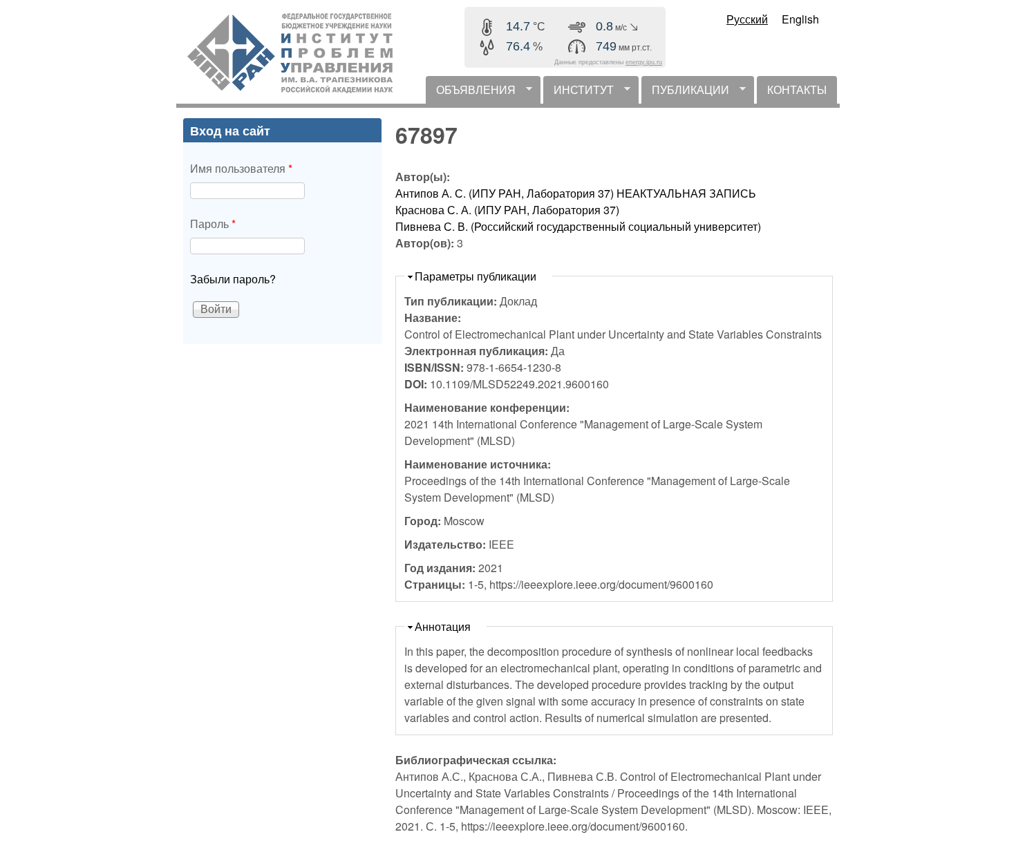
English (800, 19)
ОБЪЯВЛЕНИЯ (471, 93)
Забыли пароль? (233, 279)
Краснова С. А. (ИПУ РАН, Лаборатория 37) (507, 210)
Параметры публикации (475, 276)
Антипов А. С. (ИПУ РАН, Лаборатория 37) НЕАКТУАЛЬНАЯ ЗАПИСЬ (575, 193)
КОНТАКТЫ (797, 89)
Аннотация (443, 626)
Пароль (213, 223)
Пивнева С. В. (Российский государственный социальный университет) (578, 226)
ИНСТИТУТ (578, 93)
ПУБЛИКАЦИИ (685, 93)
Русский (747, 19)
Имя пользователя (241, 168)
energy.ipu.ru (643, 62)
